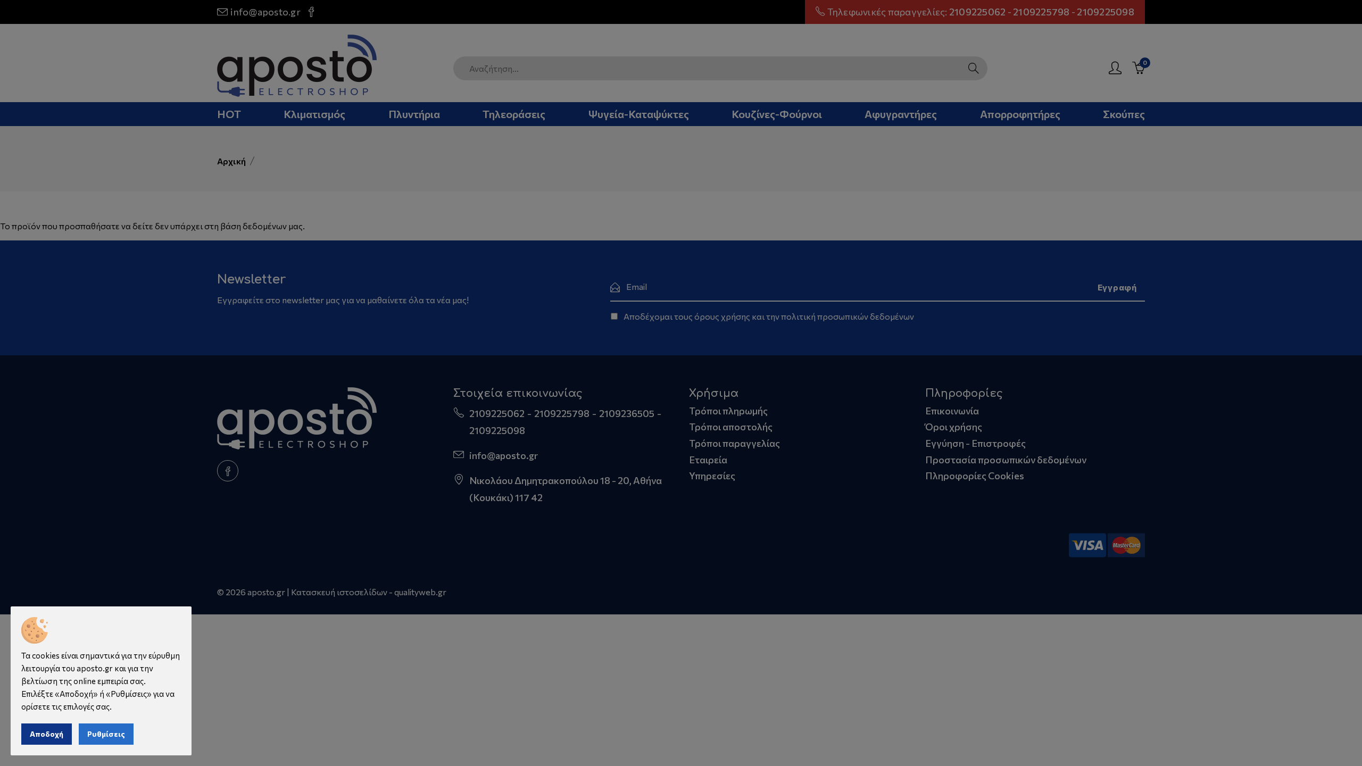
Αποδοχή (46, 733)
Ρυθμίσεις (106, 733)
